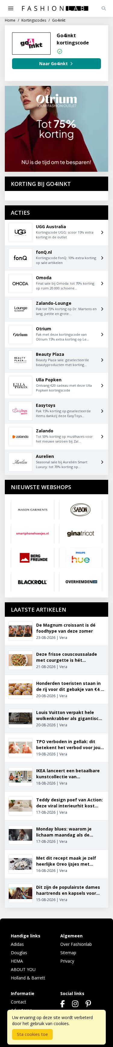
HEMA (17, 961)
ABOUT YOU (23, 969)
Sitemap (68, 952)
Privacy (67, 961)
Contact (18, 1002)
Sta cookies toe (32, 1034)
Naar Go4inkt (53, 63)
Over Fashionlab (76, 944)
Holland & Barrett (28, 978)
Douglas (19, 952)
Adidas (17, 944)
